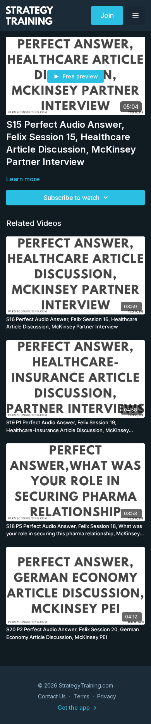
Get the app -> (77, 707)
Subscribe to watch (72, 197)
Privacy (106, 696)
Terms (81, 696)
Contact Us (52, 696)
